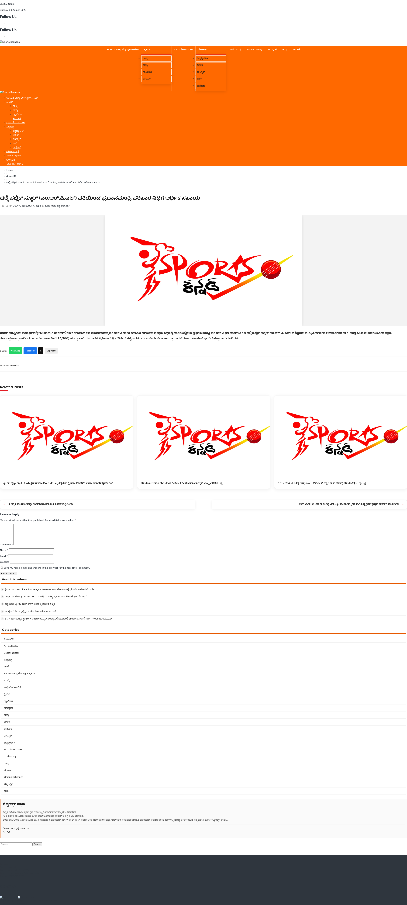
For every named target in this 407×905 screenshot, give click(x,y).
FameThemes (22, 903)
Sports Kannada (28, 900)
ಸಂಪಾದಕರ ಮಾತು (13, 777)
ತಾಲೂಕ (147, 79)
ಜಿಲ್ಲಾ (145, 65)
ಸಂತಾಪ (8, 771)
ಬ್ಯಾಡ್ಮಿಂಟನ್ (202, 58)
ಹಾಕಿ (199, 79)
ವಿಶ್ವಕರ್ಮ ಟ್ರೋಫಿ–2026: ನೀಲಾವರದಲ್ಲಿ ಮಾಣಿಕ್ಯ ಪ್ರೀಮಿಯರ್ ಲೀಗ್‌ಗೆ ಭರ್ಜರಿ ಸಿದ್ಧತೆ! (46, 597)
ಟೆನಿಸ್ (200, 65)
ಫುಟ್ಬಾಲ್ (201, 72)
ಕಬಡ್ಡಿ (7, 681)
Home (9, 170)
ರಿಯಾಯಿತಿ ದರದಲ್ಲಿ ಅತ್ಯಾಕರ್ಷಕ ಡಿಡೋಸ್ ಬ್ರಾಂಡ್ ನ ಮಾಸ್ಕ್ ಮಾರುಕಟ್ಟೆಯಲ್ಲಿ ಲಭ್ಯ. (322, 483)
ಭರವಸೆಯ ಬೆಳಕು (183, 50)
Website (4, 561)
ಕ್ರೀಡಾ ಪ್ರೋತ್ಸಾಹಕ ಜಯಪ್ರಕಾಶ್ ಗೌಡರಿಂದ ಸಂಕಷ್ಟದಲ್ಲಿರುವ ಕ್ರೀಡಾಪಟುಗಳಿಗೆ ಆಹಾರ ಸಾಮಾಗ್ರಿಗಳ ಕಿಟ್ (58, 483)
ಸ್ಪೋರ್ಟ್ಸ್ (202, 50)
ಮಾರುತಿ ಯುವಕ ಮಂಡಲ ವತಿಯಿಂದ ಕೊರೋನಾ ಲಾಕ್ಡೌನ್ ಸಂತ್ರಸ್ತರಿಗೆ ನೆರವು (182, 483)
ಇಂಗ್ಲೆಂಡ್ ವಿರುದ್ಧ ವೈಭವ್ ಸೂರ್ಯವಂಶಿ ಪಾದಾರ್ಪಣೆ (30, 612)
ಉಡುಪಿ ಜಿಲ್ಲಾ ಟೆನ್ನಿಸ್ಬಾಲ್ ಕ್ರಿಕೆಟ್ (123, 50)
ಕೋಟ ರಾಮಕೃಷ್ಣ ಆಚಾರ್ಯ (57, 206)
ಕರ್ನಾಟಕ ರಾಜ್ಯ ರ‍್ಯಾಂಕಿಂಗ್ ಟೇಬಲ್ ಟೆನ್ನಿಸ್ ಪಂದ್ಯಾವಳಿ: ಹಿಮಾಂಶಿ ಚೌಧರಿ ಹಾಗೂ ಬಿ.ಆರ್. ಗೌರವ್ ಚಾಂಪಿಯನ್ (58, 619)
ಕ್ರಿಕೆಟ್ (147, 50)
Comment (6, 544)
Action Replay (254, 50)
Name (4, 550)
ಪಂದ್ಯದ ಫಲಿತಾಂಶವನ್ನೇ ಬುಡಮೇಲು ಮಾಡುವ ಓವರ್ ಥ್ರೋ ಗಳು (40, 504)
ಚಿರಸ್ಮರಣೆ (272, 50)
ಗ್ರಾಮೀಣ (147, 72)
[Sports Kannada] (10, 92)
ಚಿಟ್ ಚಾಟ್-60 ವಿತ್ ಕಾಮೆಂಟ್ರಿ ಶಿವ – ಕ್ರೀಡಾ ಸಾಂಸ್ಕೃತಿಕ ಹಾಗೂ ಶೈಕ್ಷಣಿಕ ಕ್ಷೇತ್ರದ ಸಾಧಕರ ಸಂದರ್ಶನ (349, 504)
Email (4, 555)
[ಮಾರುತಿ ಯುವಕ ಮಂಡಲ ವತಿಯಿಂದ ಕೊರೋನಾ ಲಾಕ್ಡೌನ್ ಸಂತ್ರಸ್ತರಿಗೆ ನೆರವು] (203, 437)
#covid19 (11, 176)
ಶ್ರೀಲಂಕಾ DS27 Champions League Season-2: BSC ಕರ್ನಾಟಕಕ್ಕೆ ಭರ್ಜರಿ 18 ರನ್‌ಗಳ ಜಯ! (49, 590)
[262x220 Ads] (9, 897)
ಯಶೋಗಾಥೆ (235, 50)
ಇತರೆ (6, 667)
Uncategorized (12, 653)
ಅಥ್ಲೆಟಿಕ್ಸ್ (201, 86)
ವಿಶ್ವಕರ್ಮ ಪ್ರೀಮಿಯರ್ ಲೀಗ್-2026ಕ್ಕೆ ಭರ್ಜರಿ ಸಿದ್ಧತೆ (30, 604)
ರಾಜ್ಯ (145, 58)
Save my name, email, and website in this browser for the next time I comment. (47, 567)
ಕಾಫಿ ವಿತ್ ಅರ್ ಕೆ (291, 50)
